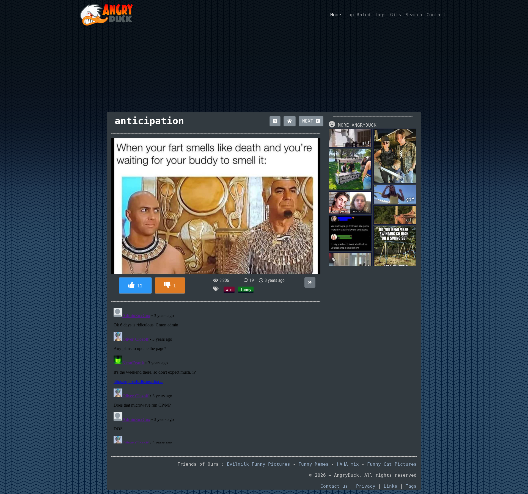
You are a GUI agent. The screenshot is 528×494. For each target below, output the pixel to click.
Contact (436, 14)
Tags (380, 14)
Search (414, 14)
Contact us (334, 486)
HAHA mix (348, 464)
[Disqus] (215, 374)
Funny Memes (313, 464)
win (229, 289)
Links (390, 486)
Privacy (365, 486)
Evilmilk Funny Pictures (258, 464)
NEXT (309, 121)
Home (335, 14)
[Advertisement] (264, 70)
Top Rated (358, 14)
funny (245, 289)
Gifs (395, 14)
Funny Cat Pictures (392, 464)
